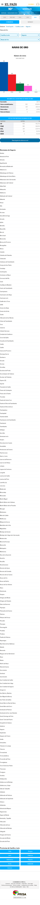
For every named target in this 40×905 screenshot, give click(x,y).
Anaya (1, 202)
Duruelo (2, 360)
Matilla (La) (3, 518)
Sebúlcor (2, 726)
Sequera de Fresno (5, 736)
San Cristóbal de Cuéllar (6, 680)
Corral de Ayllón (4, 337)
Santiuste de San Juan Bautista (8, 713)
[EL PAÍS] (11, 4)
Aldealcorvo (3, 169)
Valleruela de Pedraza (6, 795)
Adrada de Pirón (4, 156)
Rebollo (2, 647)
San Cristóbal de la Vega (6, 683)
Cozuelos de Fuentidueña (7, 341)
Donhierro (3, 357)
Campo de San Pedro (6, 265)
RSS (27, 887)
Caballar (2, 252)
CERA (1, 304)
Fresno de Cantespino (6, 390)
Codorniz (2, 327)
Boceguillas (3, 245)
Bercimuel (3, 235)
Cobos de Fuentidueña (6, 321)
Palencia (30, 855)
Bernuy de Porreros (5, 242)
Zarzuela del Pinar (5, 841)
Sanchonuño (3, 677)
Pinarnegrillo (3, 627)
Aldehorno (3, 192)
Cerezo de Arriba (4, 311)
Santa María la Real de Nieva (8, 703)
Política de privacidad (6, 885)
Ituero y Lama (3, 456)
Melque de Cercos (5, 522)
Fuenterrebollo (4, 416)
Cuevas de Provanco (5, 351)
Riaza (1, 657)
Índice (24, 887)
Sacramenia (3, 670)
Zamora (9, 868)
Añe (1, 206)
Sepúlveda (3, 732)
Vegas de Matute (4, 815)
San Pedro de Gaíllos (5, 700)
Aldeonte (2, 199)
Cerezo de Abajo (4, 308)
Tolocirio (2, 749)
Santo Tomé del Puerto (6, 719)
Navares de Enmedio (5, 571)
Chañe (1, 314)
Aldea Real (3, 186)
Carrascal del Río (4, 278)
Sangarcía (3, 690)
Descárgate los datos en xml (20, 140)
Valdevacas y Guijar (5, 785)
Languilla (2, 472)
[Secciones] (2, 4)
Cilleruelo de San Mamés (6, 318)
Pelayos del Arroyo (5, 617)
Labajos (2, 466)
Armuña (2, 219)
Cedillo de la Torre (5, 301)
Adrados (2, 160)
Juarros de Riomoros (5, 459)
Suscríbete (31, 4)
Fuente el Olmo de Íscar (6, 407)
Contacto (8, 883)
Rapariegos (3, 640)
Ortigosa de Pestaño (5, 601)
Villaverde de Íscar (5, 825)
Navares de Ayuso (5, 568)
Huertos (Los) (3, 453)
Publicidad (24, 883)
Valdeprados (3, 779)
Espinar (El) (3, 380)
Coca (1, 324)
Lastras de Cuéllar (5, 476)
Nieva (1, 588)
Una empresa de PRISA (20, 893)
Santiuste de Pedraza (6, 709)
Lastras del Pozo (4, 479)
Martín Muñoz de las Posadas (8, 505)
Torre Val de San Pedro (6, 765)
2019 (4, 17)
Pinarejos (2, 624)
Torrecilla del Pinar (5, 759)
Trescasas (3, 769)
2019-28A (12, 17)
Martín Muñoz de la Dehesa (7, 502)
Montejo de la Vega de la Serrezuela (10, 535)
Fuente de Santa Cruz (6, 400)
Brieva (1, 248)
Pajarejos (2, 607)
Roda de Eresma (4, 667)
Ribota (1, 660)
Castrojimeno (3, 291)
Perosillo (2, 621)
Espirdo (2, 383)
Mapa (32, 13)
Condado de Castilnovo (6, 334)
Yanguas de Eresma (5, 835)
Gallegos (2, 430)
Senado (30, 22)
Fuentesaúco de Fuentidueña (8, 420)
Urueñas (2, 775)
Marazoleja (3, 492)
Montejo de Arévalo (5, 532)
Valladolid (30, 864)
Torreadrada (3, 752)
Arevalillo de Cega (5, 216)
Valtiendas (3, 805)
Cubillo (2, 344)
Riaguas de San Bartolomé (7, 653)
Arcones (2, 212)
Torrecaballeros (4, 756)
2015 (28, 17)
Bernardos (3, 239)
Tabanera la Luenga (5, 746)
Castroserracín (4, 298)
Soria (9, 864)
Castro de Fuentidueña (6, 288)
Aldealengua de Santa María (7, 176)
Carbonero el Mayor (5, 275)
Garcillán (2, 433)
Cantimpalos (3, 272)
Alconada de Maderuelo (6, 166)
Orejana (2, 594)
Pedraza (2, 614)
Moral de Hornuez (5, 542)
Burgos (30, 851)
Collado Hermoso (4, 331)
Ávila (9, 851)
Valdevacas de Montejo (6, 782)
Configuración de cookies (27, 885)
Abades (2, 153)
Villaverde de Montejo (6, 828)
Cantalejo (2, 268)
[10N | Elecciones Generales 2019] (20, 9)
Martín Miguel (3, 499)
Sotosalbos (3, 742)
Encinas (2, 364)
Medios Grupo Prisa (20, 897)
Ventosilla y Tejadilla (5, 818)
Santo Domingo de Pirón (6, 716)
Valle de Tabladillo (5, 788)
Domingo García (4, 354)
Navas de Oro (3, 578)
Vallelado (2, 792)
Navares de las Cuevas (6, 574)
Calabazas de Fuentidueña (7, 262)
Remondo (2, 650)
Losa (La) (2, 486)
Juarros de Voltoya (5, 462)
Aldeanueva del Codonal (6, 183)
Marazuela (3, 495)
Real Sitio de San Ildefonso (7, 644)
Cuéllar (2, 347)
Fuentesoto (3, 423)
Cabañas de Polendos (6, 255)
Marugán (2, 509)
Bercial (2, 232)
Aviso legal (30, 883)
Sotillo (1, 739)
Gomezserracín (4, 436)
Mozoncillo (3, 545)
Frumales (2, 397)
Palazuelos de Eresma (6, 611)
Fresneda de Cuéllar (5, 387)
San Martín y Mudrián (6, 693)
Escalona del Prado (5, 370)
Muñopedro (3, 548)
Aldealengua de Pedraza (6, 173)
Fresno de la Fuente (5, 393)
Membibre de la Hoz (5, 525)
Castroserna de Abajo (6, 295)
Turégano (2, 772)
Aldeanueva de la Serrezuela (8, 179)
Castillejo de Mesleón (5, 285)
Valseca (2, 802)
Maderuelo (3, 489)
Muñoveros (3, 551)
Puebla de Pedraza (5, 637)
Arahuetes (3, 209)
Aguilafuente (3, 163)
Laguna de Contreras (5, 469)
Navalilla (2, 561)
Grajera (2, 439)
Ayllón (1, 222)
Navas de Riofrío (4, 581)
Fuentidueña (3, 426)
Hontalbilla (3, 446)
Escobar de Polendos (5, 377)
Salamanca (10, 859)
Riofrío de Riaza (4, 663)
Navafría (2, 558)
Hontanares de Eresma (6, 449)
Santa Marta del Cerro (6, 706)
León (9, 855)
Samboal (2, 673)
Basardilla (2, 229)
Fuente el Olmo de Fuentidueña (8, 403)
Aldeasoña (3, 189)
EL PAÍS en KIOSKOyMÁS (16, 887)
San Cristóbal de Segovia (7, 686)
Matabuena (3, 512)
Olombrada (3, 591)
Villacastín (3, 821)
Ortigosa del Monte (5, 597)
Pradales (2, 630)
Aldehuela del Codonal (6, 196)
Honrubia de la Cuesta (6, 443)
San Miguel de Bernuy (6, 696)
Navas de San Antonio (6, 584)
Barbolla (2, 225)
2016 (20, 17)
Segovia (2, 729)
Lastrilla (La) (3, 482)
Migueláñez (3, 528)
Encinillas (2, 367)
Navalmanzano (4, 565)
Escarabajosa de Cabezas (7, 374)
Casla (1, 281)
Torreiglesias (3, 762)
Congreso (9, 22)
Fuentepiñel (3, 413)
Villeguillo (2, 831)
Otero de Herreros (5, 604)
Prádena (2, 634)
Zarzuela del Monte (5, 838)
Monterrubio (3, 538)
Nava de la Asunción (5, 555)
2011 (35, 17)
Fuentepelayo (3, 410)
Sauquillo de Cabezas (6, 723)
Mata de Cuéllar (4, 515)
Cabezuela (3, 258)
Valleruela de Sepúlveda (6, 798)
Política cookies (16, 885)
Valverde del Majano (5, 808)
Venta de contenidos (16, 883)
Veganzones (3, 812)
